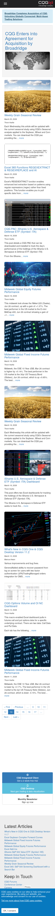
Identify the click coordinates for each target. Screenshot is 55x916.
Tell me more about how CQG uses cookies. (21, 900)
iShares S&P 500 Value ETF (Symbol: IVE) (24, 851)
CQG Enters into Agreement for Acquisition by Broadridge (21, 40)
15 (24, 711)
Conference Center (13, 884)
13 (12, 712)
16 (30, 711)
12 (6, 711)
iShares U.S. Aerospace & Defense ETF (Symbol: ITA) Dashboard (25, 480)
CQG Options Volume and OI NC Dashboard (23, 604)
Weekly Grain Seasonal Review (22, 115)
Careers (8, 887)
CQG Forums (10, 881)
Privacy (28, 887)
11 (45, 706)
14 (18, 711)
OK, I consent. (9, 910)
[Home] (45, 3)
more (21, 138)
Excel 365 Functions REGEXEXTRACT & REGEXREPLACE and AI (27, 168)
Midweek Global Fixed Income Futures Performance (26, 355)
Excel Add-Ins (10, 849)
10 (39, 706)
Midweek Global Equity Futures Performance (22, 290)
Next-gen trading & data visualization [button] (28, 790)
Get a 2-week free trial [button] (28, 779)
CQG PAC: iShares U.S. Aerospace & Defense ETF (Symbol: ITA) (26, 230)
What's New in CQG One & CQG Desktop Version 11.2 (23, 550)
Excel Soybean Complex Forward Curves (23, 837)
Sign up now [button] (27, 800)
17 (36, 711)
